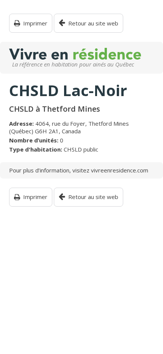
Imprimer (35, 23)
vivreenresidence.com (119, 170)
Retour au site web (93, 23)
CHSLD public (81, 149)
